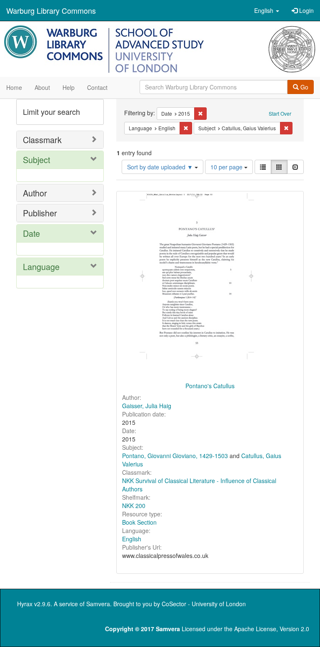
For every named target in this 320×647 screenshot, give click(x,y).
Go (303, 87)
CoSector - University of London (204, 604)
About (42, 87)
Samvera (98, 604)
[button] (266, 10)
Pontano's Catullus (210, 386)
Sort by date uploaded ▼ (161, 167)
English (131, 539)
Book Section (139, 522)
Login (306, 10)
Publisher (40, 213)
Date (31, 233)
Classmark (42, 140)
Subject (36, 160)
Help (68, 87)
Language (41, 266)
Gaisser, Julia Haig (146, 406)
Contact (97, 87)
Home (14, 87)
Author (35, 193)
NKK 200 (133, 505)
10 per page (227, 167)
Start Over (280, 113)
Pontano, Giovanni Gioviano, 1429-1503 (175, 455)
